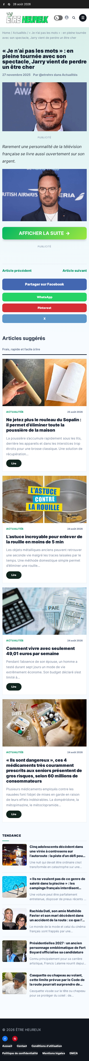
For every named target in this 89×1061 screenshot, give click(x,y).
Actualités (19, 32)
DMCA (74, 1053)
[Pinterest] (9, 4)
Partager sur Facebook (44, 284)
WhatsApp (44, 297)
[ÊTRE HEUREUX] (67, 17)
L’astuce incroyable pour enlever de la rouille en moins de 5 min (44, 539)
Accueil (7, 1046)
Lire (13, 463)
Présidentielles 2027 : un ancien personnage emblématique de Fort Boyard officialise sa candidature (57, 947)
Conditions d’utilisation (46, 1046)
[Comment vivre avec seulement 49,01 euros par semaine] (44, 611)
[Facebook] (3, 4)
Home (6, 32)
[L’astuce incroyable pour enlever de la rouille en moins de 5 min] (44, 499)
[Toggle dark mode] (58, 17)
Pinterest (44, 308)
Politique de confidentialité (20, 1053)
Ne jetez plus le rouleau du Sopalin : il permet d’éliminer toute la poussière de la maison (43, 425)
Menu (83, 18)
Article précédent (16, 270)
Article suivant (75, 270)
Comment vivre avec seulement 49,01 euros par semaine (40, 651)
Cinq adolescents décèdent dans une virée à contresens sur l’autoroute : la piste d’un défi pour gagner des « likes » (57, 851)
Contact (22, 1046)
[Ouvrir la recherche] (74, 18)
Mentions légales (53, 1053)
